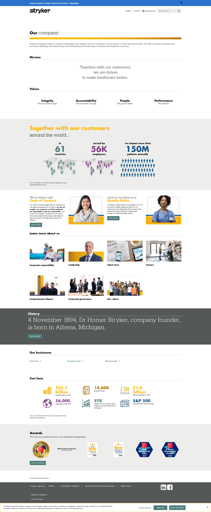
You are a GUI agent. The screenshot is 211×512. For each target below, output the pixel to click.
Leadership (74, 264)
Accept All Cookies (177, 507)
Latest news (113, 264)
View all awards (37, 463)
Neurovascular (112, 361)
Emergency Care (74, 361)
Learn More (36, 225)
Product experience (39, 495)
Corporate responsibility (42, 265)
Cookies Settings (145, 507)
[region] (105, 507)
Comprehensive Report (41, 299)
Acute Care (34, 361)
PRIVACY (52, 486)
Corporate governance (79, 299)
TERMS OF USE (125, 486)
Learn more (113, 218)
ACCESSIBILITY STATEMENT (70, 486)
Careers (150, 264)
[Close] (207, 507)
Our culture (113, 299)
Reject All (160, 507)
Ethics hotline (37, 499)
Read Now (74, 3)
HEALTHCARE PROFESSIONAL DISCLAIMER (100, 486)
